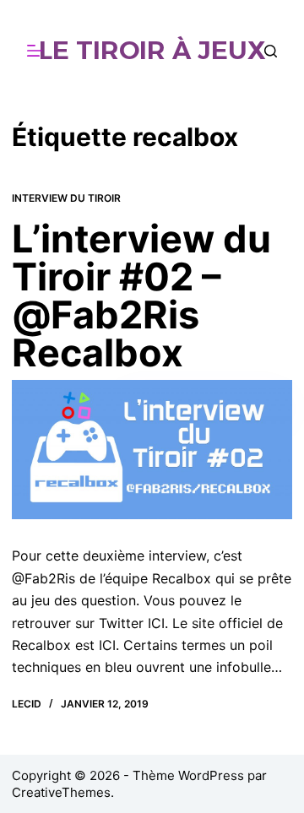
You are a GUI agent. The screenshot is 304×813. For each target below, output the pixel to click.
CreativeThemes (61, 792)
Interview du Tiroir (66, 198)
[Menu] (34, 50)
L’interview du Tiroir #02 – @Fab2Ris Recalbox (141, 295)
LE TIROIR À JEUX (152, 50)
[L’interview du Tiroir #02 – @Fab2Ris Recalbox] (151, 450)
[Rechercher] (270, 51)
